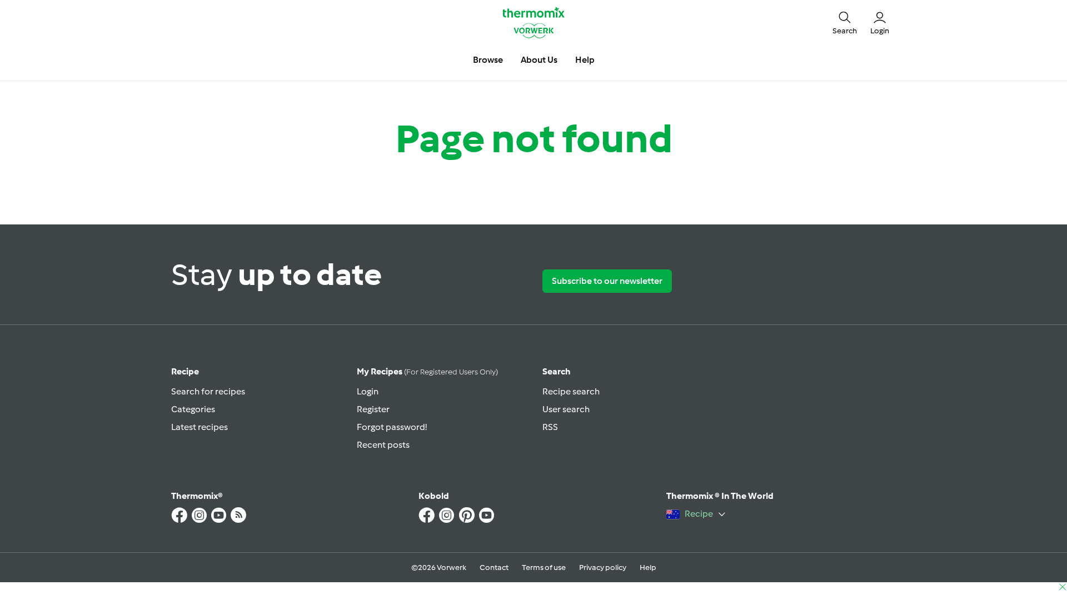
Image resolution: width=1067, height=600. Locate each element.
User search (566, 409)
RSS (550, 427)
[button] (844, 22)
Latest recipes (199, 427)
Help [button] (585, 59)
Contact (494, 567)
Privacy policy (602, 567)
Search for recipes (208, 391)
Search (556, 371)
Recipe (185, 371)
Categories (193, 409)
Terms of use (544, 567)
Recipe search (571, 391)
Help (648, 567)
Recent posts (383, 444)
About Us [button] (539, 59)
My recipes (427, 371)
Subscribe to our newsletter (607, 281)
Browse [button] (488, 59)
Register (373, 409)
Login (367, 391)
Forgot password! (392, 427)
